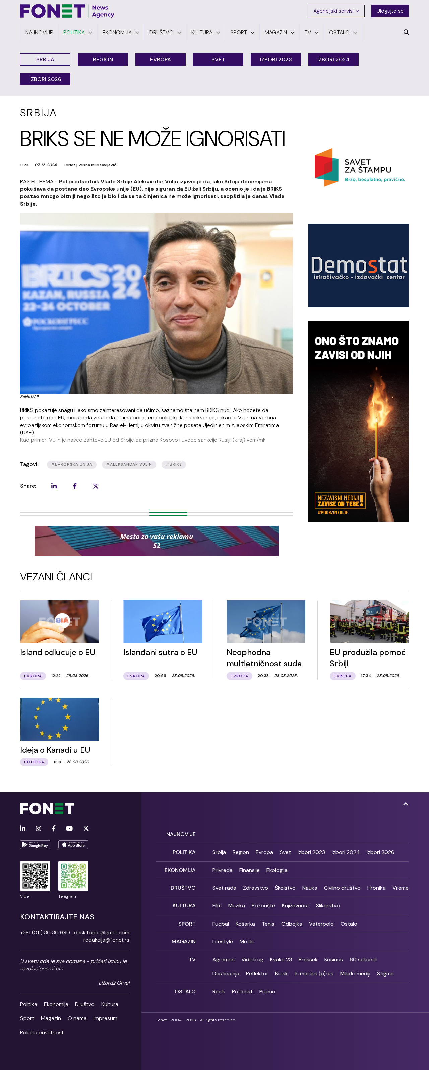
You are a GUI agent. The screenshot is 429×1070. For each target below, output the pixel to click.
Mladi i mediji (355, 973)
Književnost (295, 905)
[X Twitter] (86, 829)
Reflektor (257, 973)
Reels (218, 991)
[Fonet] (67, 11)
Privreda (222, 870)
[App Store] (73, 844)
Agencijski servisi (333, 10)
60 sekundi (363, 959)
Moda (247, 941)
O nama (77, 1018)
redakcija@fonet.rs (106, 939)
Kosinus (333, 959)
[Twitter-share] (95, 486)
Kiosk (281, 973)
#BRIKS (174, 464)
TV (192, 959)
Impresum (105, 1018)
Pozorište (263, 905)
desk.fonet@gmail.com (101, 932)
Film (217, 905)
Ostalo (349, 923)
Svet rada (224, 887)
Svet (218, 59)
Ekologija (277, 870)
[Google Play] (35, 844)
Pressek (308, 959)
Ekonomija (56, 1004)
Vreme (400, 887)
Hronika (376, 887)
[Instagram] (38, 829)
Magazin (51, 1018)
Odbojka (291, 923)
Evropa (160, 59)
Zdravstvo (255, 887)
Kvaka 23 (281, 959)
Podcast (242, 991)
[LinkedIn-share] (54, 486)
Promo (267, 991)
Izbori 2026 (45, 79)
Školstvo (285, 887)
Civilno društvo (342, 887)
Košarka (245, 923)
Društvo (85, 1004)
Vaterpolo (321, 923)
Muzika (236, 905)
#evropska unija (72, 464)
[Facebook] (54, 829)
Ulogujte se (390, 10)
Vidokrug (252, 959)
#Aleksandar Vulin (129, 464)
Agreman (223, 959)
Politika (28, 1004)
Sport (27, 1018)
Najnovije (181, 834)
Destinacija (225, 973)
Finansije (249, 870)
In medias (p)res (314, 973)
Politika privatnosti (42, 1032)
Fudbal (220, 923)
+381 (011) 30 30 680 (45, 932)
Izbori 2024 (333, 59)
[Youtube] (69, 829)
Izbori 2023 (276, 59)
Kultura (109, 1004)
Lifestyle (222, 941)
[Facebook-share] (75, 486)
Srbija (45, 59)
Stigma (385, 973)
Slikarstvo (328, 905)
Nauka (309, 887)
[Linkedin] (22, 829)
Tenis (268, 923)
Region (103, 59)
